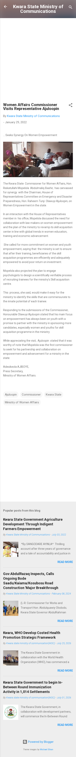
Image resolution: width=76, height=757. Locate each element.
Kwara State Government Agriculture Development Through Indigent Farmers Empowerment (33, 524)
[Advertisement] (38, 61)
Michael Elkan (46, 749)
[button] (70, 106)
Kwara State (53, 394)
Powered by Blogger (40, 742)
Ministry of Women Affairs (22, 402)
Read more (65, 562)
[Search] (70, 8)
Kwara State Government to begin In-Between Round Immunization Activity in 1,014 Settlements (33, 687)
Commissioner (31, 394)
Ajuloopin (11, 394)
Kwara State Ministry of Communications (38, 9)
